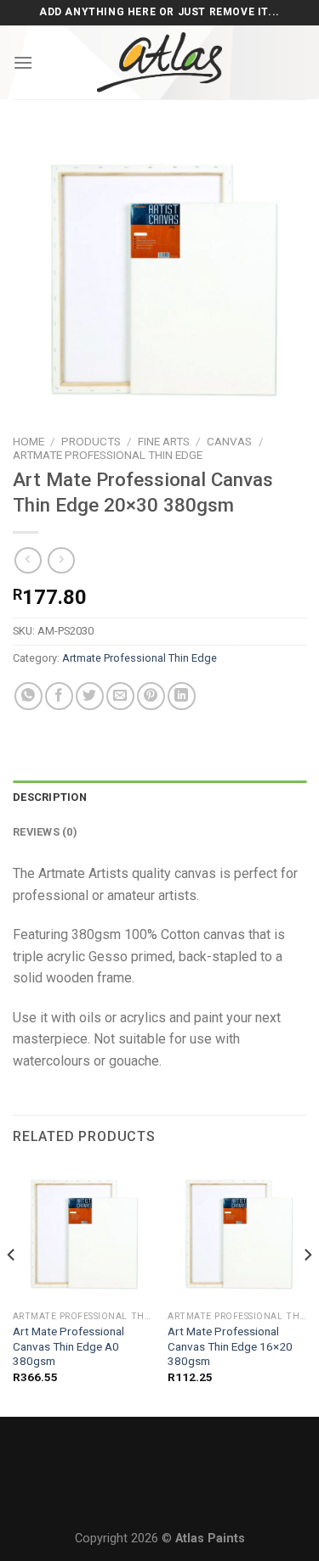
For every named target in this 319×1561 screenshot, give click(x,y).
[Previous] (11, 1289)
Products (91, 441)
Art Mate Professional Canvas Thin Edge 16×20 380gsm (230, 1346)
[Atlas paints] (160, 62)
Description (50, 797)
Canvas (229, 441)
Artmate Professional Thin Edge (107, 455)
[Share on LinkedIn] (182, 696)
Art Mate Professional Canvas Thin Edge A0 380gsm (68, 1346)
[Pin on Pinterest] (151, 696)
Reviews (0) (45, 831)
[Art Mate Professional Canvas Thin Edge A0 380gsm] (82, 1234)
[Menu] (23, 62)
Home (28, 441)
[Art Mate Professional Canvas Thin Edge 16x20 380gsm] (237, 1234)
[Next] (307, 1289)
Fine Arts (164, 441)
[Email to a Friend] (120, 696)
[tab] (159, 797)
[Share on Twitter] (90, 696)
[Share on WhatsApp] (28, 696)
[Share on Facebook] (59, 696)
